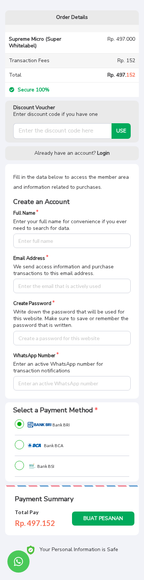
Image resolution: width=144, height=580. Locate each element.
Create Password (32, 304)
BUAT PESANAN (103, 518)
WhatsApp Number (34, 356)
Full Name (24, 213)
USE (121, 130)
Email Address (29, 258)
